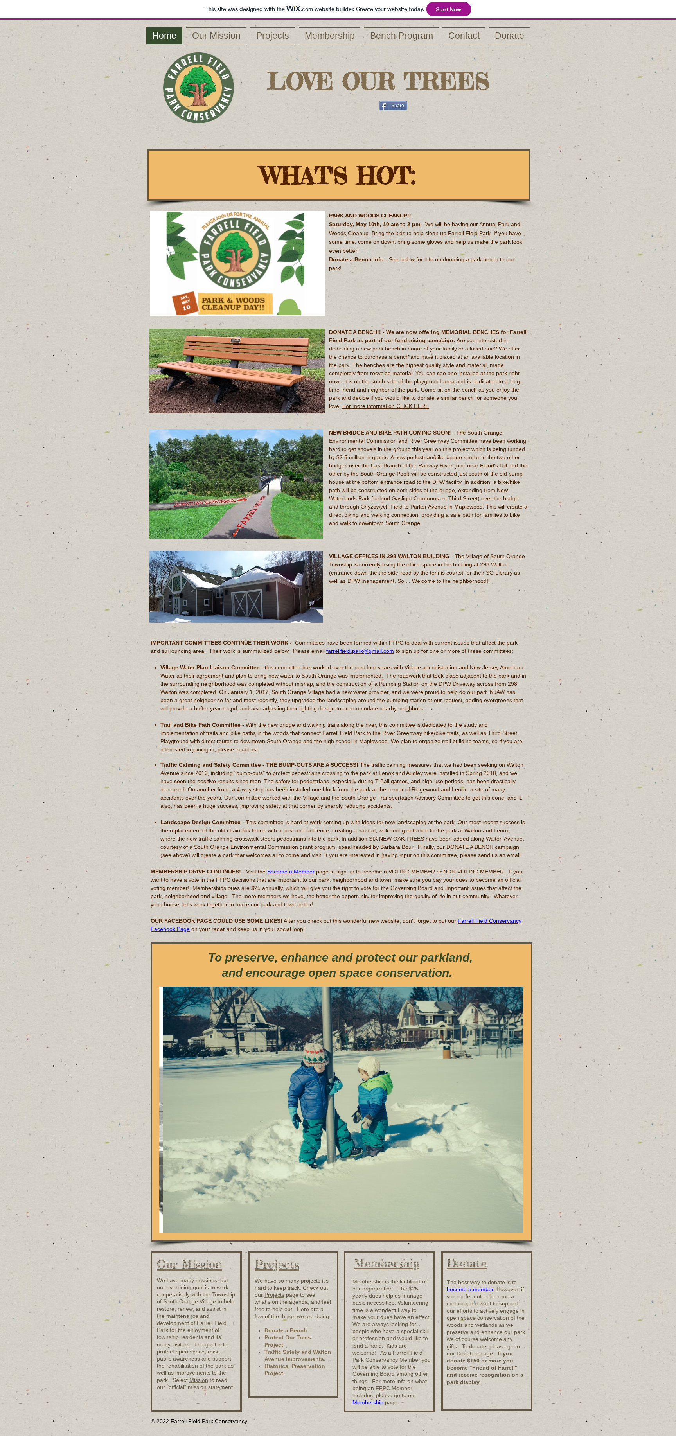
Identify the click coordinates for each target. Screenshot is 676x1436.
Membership (367, 1402)
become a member (470, 1289)
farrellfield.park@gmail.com (360, 651)
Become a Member (291, 871)
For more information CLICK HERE (385, 406)
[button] (341, 1110)
